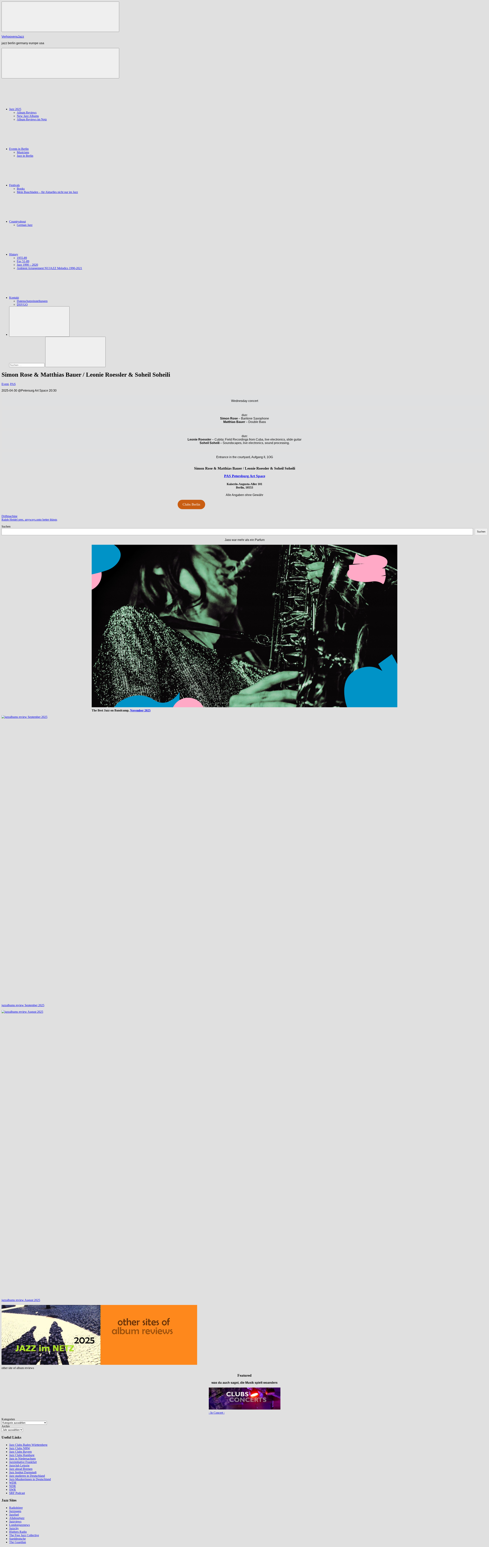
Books (21, 188)
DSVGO (22, 304)
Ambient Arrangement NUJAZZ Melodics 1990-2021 (49, 268)
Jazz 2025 (15, 109)
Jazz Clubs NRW (19, 1448)
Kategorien (8, 1419)
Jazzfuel (14, 1514)
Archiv (6, 1426)
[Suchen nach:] (27, 365)
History (13, 254)
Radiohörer (16, 1507)
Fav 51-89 (23, 261)
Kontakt (14, 297)
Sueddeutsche (17, 1538)
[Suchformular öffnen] (39, 321)
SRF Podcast (17, 1493)
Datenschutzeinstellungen (32, 301)
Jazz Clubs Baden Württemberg (28, 1444)
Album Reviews (26, 112)
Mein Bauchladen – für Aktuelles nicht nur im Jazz (47, 192)
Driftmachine (9, 516)
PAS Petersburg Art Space (244, 476)
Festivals (14, 185)
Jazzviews (15, 1521)
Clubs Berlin (191, 504)
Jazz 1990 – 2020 (27, 264)
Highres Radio (18, 1531)
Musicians (23, 152)
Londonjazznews (19, 1525)
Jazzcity (14, 1528)
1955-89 (22, 257)
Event (5, 384)
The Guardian (17, 1542)
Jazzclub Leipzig (19, 1465)
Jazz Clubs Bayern (20, 1451)
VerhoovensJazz (13, 36)
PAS (13, 384)
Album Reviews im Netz (32, 119)
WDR (12, 1482)
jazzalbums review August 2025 (21, 1300)
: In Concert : (217, 1412)
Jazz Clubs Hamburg (21, 1455)
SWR (12, 1489)
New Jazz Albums (28, 116)
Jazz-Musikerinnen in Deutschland (30, 1479)
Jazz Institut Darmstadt (22, 1472)
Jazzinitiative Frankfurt (23, 1462)
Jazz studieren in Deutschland (27, 1475)
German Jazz (24, 225)
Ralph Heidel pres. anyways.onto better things (29, 519)
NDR (12, 1486)
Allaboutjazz (16, 1518)
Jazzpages (15, 1511)
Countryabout (17, 221)
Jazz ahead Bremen (20, 1469)
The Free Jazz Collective (24, 1535)
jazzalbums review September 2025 (23, 1005)
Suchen (6, 526)
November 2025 (140, 710)
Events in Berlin (19, 148)
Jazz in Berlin (25, 155)
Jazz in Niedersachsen (22, 1458)
